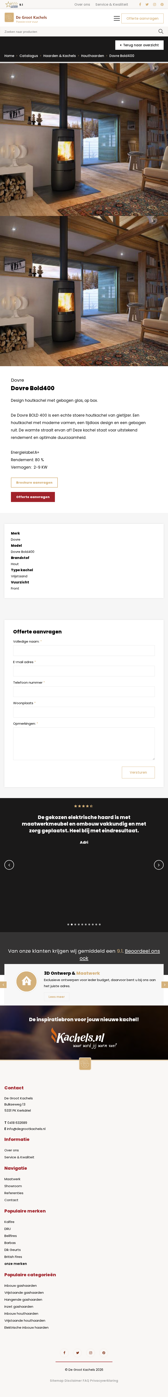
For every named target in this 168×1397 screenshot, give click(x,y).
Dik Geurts (12, 1249)
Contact (11, 1200)
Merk (15, 533)
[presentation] (9, 865)
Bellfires (10, 1235)
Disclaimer (73, 1380)
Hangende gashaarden (23, 1299)
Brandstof (20, 557)
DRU (7, 1228)
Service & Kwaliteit (111, 4)
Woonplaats (24, 703)
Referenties (13, 1193)
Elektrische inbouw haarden (26, 1327)
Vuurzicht (20, 582)
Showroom (13, 1186)
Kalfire (9, 1221)
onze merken (15, 1263)
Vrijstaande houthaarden (24, 1320)
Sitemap (57, 1380)
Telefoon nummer (29, 682)
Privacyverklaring (104, 1380)
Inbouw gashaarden (20, 1285)
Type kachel (22, 570)
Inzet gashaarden (18, 1306)
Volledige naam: (27, 641)
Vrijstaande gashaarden (24, 1292)
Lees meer (57, 997)
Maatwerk (12, 1179)
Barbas (10, 1242)
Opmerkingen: (25, 723)
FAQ (86, 1380)
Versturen (138, 772)
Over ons (82, 4)
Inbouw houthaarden (21, 1313)
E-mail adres (24, 662)
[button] (68, 924)
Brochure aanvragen (34, 482)
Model (16, 545)
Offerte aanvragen (142, 18)
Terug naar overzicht (140, 45)
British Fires (13, 1256)
